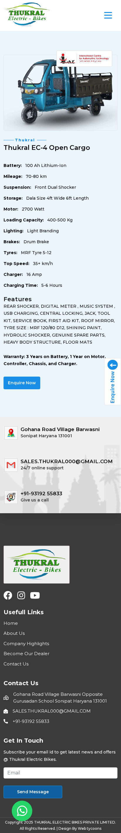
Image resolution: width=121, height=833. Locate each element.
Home (11, 623)
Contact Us (16, 664)
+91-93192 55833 (31, 721)
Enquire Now (22, 382)
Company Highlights (26, 643)
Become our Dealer (26, 653)
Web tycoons (89, 828)
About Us (14, 633)
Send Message (33, 791)
